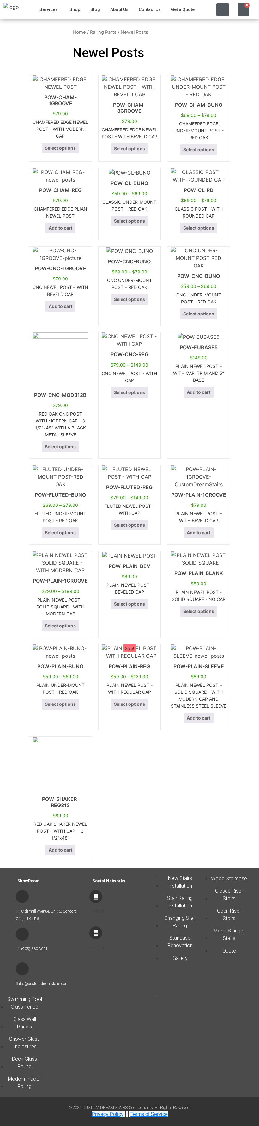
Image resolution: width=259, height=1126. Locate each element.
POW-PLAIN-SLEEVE (198, 666)
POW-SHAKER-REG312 (60, 802)
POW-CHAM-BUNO (198, 105)
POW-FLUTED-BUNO (60, 495)
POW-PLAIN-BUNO (60, 666)
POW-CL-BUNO (129, 183)
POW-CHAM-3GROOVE (129, 108)
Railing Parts (103, 32)
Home (79, 32)
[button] (222, 9)
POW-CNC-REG (129, 354)
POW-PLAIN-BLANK (198, 573)
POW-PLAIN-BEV (129, 566)
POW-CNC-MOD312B (60, 395)
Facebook (97, 911)
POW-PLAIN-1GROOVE (198, 495)
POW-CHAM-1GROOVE (60, 100)
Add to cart (60, 228)
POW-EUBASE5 (199, 347)
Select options (60, 148)
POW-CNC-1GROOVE (60, 268)
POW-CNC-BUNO (129, 261)
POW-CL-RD (199, 190)
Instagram (97, 947)
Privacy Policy (107, 1114)
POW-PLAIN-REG (129, 666)
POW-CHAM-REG (60, 190)
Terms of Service (149, 1114)
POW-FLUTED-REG (129, 487)
